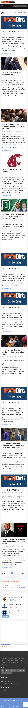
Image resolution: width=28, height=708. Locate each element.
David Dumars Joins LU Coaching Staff (11, 73)
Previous (4, 573)
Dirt (13, 34)
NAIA (7, 673)
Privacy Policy (4, 690)
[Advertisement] (15, 105)
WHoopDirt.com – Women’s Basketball (11, 683)
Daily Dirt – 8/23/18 (10, 31)
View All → (5, 616)
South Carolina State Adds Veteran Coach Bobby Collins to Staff (13, 126)
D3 (14, 670)
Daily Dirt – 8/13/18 (10, 307)
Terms (2, 692)
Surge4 (9, 707)
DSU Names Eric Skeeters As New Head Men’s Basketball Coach (13, 541)
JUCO (3, 673)
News (13, 77)
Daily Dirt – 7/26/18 (10, 490)
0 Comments (20, 34)
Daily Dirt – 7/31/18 (10, 402)
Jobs (2, 680)
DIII (23, 670)
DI (17, 670)
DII (20, 670)
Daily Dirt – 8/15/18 (10, 268)
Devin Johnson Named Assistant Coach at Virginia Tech (13, 352)
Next (22, 573)
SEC (11, 673)
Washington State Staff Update (12, 170)
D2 (11, 670)
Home (14, 12)
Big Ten (7, 670)
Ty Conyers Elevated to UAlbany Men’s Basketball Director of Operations (13, 445)
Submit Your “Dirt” (5, 682)
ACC (3, 670)
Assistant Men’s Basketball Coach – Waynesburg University (17, 598)
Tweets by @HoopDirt (7, 649)
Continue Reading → (7, 53)
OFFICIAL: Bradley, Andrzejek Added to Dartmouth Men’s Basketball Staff (14, 216)
